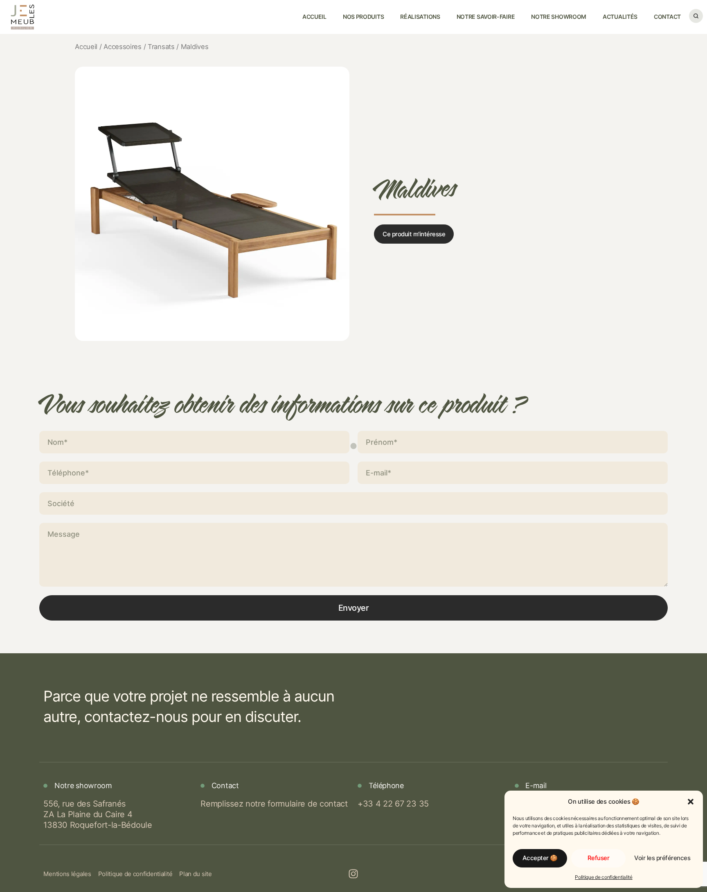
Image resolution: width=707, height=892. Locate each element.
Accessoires (123, 47)
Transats (161, 47)
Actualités (620, 16)
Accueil (314, 16)
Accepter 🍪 (540, 858)
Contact (667, 16)
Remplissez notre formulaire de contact (274, 804)
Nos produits (363, 16)
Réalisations (420, 16)
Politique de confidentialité (604, 877)
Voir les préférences (662, 858)
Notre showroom (558, 16)
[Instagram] (353, 873)
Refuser (599, 858)
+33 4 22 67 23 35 (393, 804)
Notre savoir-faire (486, 16)
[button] (691, 802)
